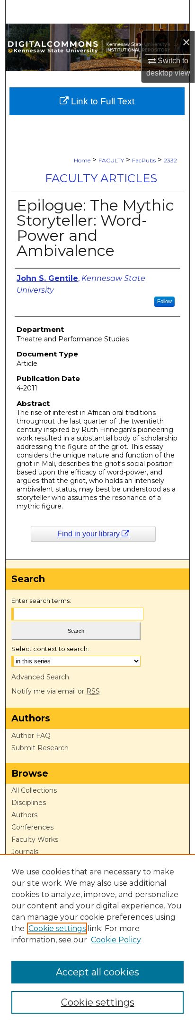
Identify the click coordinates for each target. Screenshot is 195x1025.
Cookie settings (57, 928)
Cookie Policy (116, 939)
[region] (97, 939)
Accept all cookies (97, 972)
